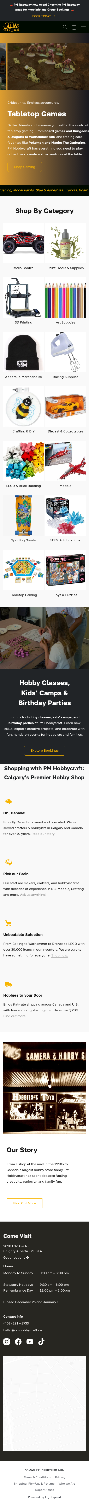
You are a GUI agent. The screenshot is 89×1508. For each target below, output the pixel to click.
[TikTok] (41, 1341)
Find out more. (14, 1016)
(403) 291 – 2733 (16, 1323)
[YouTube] (29, 1341)
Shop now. (59, 955)
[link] (44, 16)
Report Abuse (44, 1489)
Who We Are (67, 1483)
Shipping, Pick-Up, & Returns (34, 1483)
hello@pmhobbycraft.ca (22, 1330)
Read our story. (43, 834)
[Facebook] (18, 1341)
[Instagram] (6, 1341)
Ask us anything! (33, 894)
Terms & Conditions (37, 1477)
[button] (11, 27)
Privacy (60, 1477)
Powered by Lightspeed (44, 1497)
